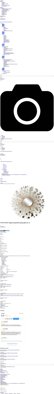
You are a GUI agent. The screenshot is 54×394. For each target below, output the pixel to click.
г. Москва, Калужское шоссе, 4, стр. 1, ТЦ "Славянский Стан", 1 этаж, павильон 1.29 (14, 174)
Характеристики (4, 260)
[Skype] (7, 230)
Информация (2, 372)
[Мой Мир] (3, 230)
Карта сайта (2, 392)
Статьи (1, 380)
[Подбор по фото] (27, 134)
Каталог (1, 368)
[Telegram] (9, 230)
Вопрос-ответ (2, 378)
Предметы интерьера (3, 370)
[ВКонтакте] (0, 230)
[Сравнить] (0, 228)
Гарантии (3, 263)
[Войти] (0, 157)
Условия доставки (2, 377)
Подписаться (2, 365)
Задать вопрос (4, 264)
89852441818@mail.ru (5, 173)
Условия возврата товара (3, 375)
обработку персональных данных (9, 366)
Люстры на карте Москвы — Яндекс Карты (12, 345)
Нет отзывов (2, 226)
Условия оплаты (2, 376)
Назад (5, 170)
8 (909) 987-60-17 (2, 18)
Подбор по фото (2, 379)
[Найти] (1, 80)
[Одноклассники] (2, 230)
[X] (4, 230)
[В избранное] (0, 291)
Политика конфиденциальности (5, 374)
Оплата (3, 262)
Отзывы (3, 261)
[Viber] (5, 230)
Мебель (1, 369)
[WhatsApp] (6, 230)
